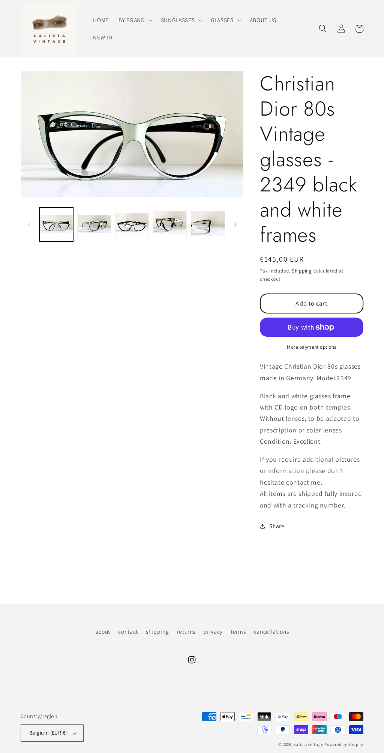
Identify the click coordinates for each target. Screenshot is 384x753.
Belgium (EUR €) (48, 732)
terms (238, 631)
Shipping (302, 271)
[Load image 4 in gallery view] (170, 224)
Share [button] (276, 526)
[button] (135, 20)
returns (186, 631)
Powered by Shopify (343, 744)
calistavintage (308, 744)
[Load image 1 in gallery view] (56, 224)
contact (128, 631)
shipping (157, 631)
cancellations (271, 631)
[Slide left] (29, 224)
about (102, 631)
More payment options (311, 347)
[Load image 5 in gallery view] (208, 224)
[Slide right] (235, 224)
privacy (213, 631)
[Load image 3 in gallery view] (132, 224)
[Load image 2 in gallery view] (94, 224)
